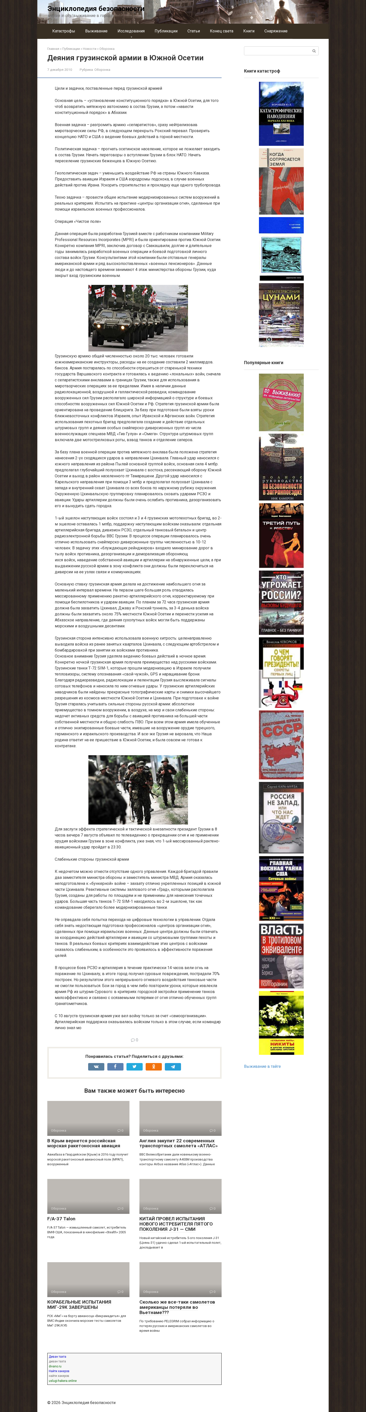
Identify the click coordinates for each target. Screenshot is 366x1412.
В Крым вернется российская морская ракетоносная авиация (83, 1143)
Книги (248, 31)
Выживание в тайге (262, 1066)
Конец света (221, 31)
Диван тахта (57, 1356)
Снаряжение (276, 31)
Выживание (96, 31)
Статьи (193, 31)
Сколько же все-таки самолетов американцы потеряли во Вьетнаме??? (177, 1307)
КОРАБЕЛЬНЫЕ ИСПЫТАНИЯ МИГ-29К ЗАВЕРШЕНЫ (79, 1304)
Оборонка (102, 70)
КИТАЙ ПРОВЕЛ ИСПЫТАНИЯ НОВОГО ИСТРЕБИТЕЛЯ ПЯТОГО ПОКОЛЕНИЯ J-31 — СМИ (176, 1224)
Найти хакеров (59, 1371)
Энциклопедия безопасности (96, 8)
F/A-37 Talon (61, 1219)
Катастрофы (63, 31)
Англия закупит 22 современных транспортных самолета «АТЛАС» (178, 1143)
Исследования (131, 31)
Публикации (166, 31)
